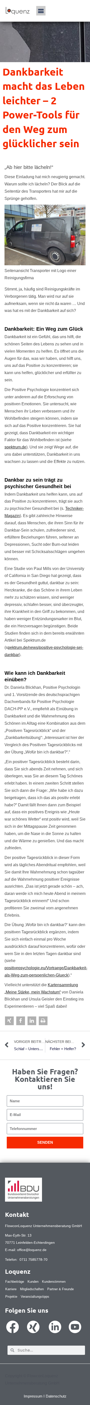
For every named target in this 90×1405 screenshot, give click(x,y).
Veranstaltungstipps (35, 1296)
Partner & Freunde (60, 1289)
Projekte (11, 1296)
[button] (41, 10)
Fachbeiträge (14, 1281)
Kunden (33, 1281)
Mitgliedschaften (32, 1289)
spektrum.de (15, 447)
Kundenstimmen (54, 1281)
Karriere (10, 1289)
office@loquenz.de (31, 1250)
